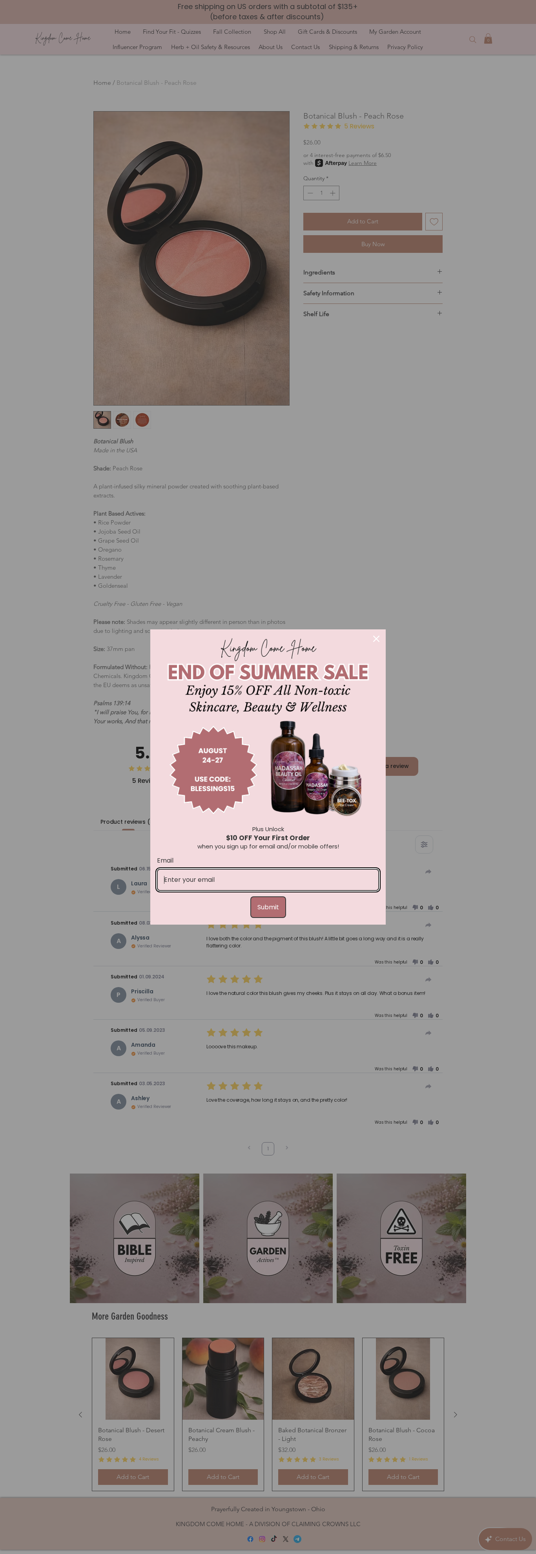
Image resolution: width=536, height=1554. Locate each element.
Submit (268, 907)
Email (165, 860)
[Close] (376, 638)
